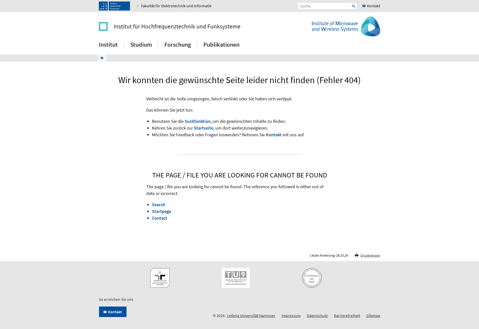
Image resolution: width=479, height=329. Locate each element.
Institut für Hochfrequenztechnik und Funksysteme (177, 26)
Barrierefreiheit (347, 315)
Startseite (203, 128)
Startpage (161, 211)
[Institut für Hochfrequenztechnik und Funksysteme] (100, 57)
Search (158, 204)
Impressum (291, 315)
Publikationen (221, 44)
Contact (159, 218)
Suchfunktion (198, 121)
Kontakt (273, 135)
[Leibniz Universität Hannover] (114, 5)
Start (354, 6)
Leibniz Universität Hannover (251, 315)
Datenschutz (317, 315)
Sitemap (373, 315)
